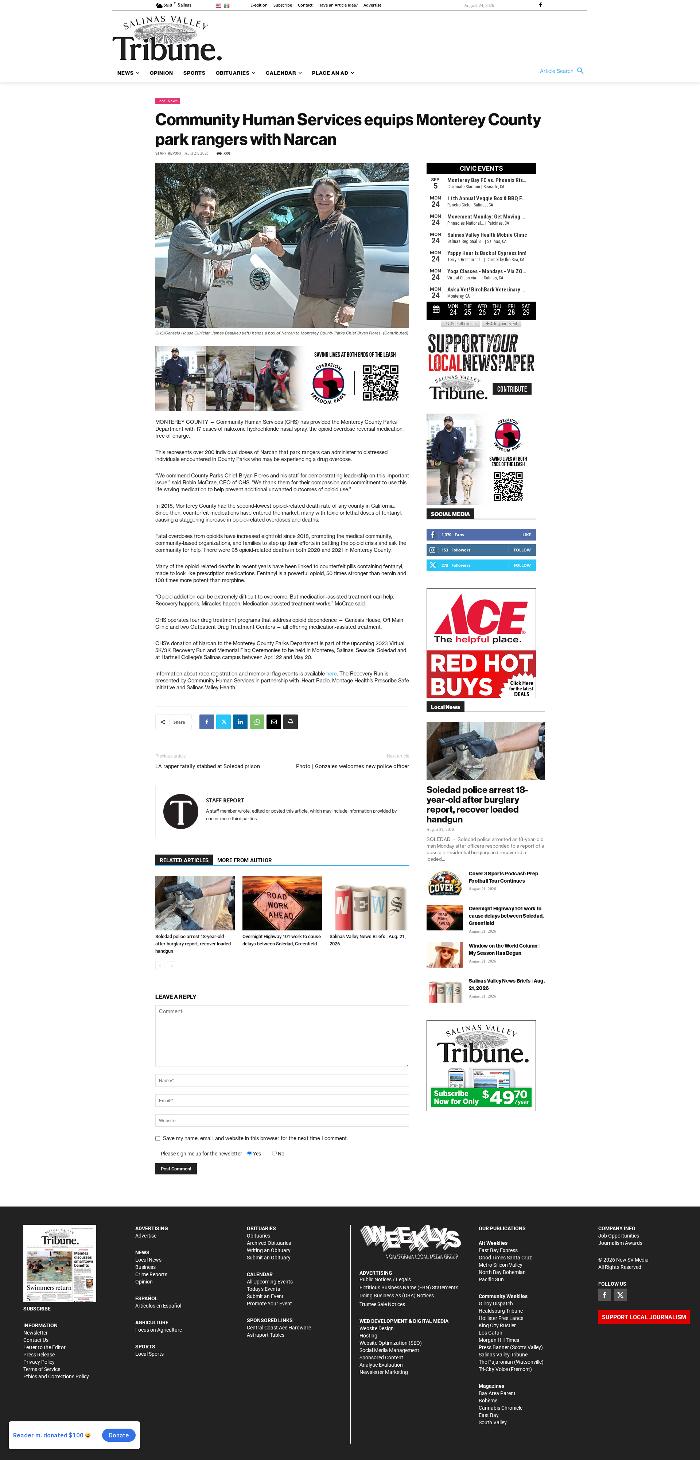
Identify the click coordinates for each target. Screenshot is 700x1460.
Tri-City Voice (493, 1369)
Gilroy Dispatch (496, 1303)
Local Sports (149, 1354)
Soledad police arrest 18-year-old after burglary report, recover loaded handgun (193, 944)
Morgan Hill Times (499, 1340)
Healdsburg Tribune (501, 1311)
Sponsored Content (381, 1357)
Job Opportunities (618, 1236)
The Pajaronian (496, 1362)
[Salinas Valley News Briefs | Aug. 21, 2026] (369, 903)
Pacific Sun (491, 1279)
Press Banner (494, 1347)
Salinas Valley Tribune (503, 1355)
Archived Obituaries (269, 1243)
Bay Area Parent (497, 1393)
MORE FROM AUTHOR (244, 860)
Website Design (376, 1328)
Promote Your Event (269, 1303)
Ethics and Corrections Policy (56, 1376)
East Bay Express (498, 1250)
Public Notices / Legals (385, 1279)
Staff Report (168, 153)
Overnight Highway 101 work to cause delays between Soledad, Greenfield (506, 915)
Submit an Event (265, 1296)
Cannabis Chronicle (500, 1408)
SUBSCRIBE (37, 1309)
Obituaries (258, 1236)
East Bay (489, 1415)
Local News (168, 100)
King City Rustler (497, 1325)
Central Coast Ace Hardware (279, 1328)
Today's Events (263, 1289)
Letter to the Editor (44, 1347)
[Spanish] (228, 5)
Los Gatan (490, 1333)
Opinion (144, 1282)
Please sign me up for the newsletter (201, 1154)
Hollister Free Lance (501, 1318)
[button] (563, 71)
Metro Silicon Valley (500, 1265)
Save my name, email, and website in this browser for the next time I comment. (255, 1138)
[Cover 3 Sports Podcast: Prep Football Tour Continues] (445, 882)
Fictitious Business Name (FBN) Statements (408, 1287)
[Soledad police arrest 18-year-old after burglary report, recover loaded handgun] (195, 903)
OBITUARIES (261, 1228)
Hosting (368, 1336)
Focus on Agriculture (158, 1330)
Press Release (39, 1355)
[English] (219, 5)
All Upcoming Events (270, 1282)
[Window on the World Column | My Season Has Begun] (445, 955)
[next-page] (171, 965)
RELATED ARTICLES (184, 860)
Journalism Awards (620, 1243)
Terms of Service (41, 1369)
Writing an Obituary (269, 1250)
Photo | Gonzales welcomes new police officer (352, 766)
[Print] (290, 721)
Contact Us (35, 1340)
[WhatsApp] (257, 721)
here (331, 673)
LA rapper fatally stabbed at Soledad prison (207, 766)
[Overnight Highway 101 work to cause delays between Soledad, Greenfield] (282, 903)
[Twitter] (223, 721)
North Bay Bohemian (502, 1272)
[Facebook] (540, 5)
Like (526, 534)
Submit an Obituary (269, 1257)
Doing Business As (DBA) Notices (396, 1295)
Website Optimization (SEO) (390, 1343)
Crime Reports (151, 1274)
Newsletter (35, 1333)
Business (145, 1267)
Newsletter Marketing (383, 1372)
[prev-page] (159, 965)
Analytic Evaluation (381, 1365)
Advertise (145, 1236)
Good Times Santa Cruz (505, 1257)
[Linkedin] (240, 721)
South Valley (493, 1422)
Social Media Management (389, 1350)
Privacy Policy (39, 1362)
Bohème (488, 1400)
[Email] (274, 721)
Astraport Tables (265, 1335)
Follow (522, 550)
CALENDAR (260, 1274)
